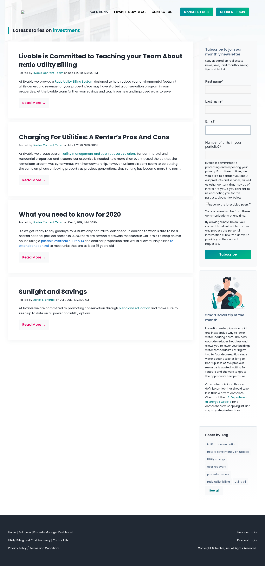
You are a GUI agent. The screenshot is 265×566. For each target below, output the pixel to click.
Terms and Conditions (44, 548)
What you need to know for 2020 (70, 214)
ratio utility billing (218, 482)
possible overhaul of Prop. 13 (62, 241)
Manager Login (247, 532)
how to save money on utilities (228, 452)
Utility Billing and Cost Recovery (29, 540)
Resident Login (247, 540)
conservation (227, 444)
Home (12, 532)
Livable (219, 548)
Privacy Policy (17, 548)
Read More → (34, 102)
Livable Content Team (48, 73)
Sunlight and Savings (53, 291)
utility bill (240, 482)
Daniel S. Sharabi (44, 300)
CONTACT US (162, 12)
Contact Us (60, 540)
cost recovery (216, 467)
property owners (218, 474)
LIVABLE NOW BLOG (129, 12)
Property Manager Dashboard (53, 532)
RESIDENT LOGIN (232, 12)
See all (214, 490)
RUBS (210, 444)
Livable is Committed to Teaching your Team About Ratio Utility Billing (100, 60)
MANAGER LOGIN (197, 12)
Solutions (25, 532)
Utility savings (216, 459)
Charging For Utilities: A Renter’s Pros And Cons (94, 137)
